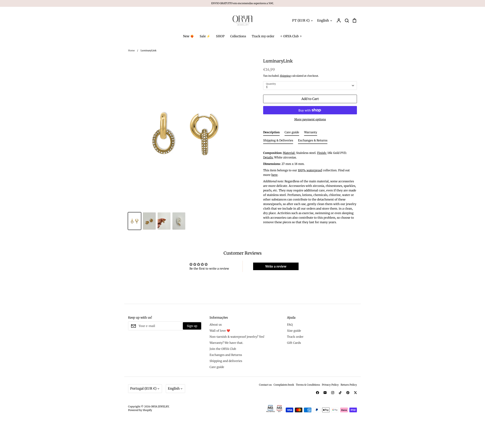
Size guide (294, 330)
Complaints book (284, 384)
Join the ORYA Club (223, 349)
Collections (238, 36)
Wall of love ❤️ (220, 330)
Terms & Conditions (308, 384)
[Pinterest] (348, 392)
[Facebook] (317, 392)
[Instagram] (332, 392)
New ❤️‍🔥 (188, 36)
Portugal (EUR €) (143, 388)
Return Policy (349, 384)
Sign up (192, 326)
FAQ (290, 324)
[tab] (271, 133)
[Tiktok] (340, 392)
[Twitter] (355, 392)
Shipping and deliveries (226, 361)
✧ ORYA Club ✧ (291, 36)
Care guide (217, 367)
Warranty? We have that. (226, 343)
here (274, 175)
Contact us (265, 384)
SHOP (220, 36)
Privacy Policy (330, 384)
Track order (295, 336)
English (323, 20)
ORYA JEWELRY (160, 406)
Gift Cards (294, 343)
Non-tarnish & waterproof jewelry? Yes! (237, 336)
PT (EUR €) (301, 20)
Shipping (285, 75)
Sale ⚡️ (205, 36)
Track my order (263, 36)
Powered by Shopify (140, 410)
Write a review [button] (275, 266)
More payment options (310, 119)
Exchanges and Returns (226, 355)
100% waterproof (310, 170)
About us (216, 324)
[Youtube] (325, 392)
